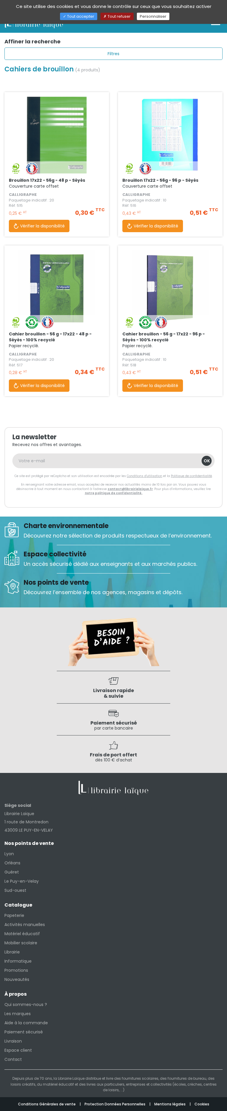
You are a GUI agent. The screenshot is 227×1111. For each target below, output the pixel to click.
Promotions (16, 970)
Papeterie (14, 915)
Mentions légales (170, 1104)
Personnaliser (153, 16)
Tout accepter (80, 16)
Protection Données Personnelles (115, 1104)
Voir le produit (57, 150)
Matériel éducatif (22, 934)
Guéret (11, 872)
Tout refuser (119, 16)
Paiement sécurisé (23, 1032)
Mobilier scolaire (20, 943)
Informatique (18, 961)
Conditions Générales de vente (47, 1104)
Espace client (18, 1050)
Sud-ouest (15, 890)
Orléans (12, 863)
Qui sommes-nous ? (25, 1004)
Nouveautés (16, 979)
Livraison (13, 1041)
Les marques (17, 1014)
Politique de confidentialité (191, 476)
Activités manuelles (24, 925)
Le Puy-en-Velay (21, 881)
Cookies (201, 1104)
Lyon (9, 854)
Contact (13, 1059)
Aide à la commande (26, 1023)
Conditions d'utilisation (144, 476)
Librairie (12, 952)
